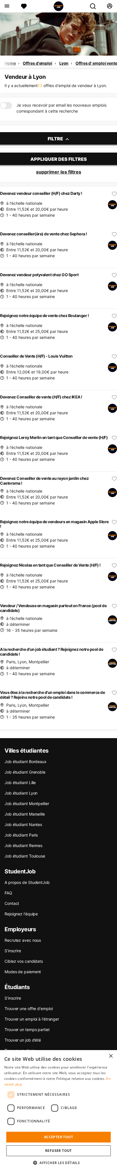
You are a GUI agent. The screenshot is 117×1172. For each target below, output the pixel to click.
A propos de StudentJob (27, 882)
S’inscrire (13, 950)
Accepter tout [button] (58, 1137)
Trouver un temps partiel (27, 1029)
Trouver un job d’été (23, 1040)
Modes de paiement (23, 971)
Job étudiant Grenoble (25, 772)
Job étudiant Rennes (23, 845)
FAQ (8, 892)
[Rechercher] (95, 6)
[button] (58, 1162)
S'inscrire (13, 998)
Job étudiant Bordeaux (26, 761)
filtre (56, 139)
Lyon (64, 63)
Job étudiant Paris (21, 835)
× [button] (110, 1056)
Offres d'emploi (37, 63)
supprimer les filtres (58, 172)
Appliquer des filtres (58, 159)
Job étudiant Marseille (25, 814)
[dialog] (58, 1111)
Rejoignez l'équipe (21, 913)
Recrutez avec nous (23, 940)
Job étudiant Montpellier (27, 803)
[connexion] (109, 6)
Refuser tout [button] (58, 1150)
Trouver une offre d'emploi (29, 1008)
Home (10, 63)
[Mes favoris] (24, 6)
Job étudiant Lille (20, 782)
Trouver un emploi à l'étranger (32, 1019)
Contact (12, 903)
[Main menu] (6, 6)
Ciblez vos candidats (24, 961)
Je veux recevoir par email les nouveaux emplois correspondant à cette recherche (61, 108)
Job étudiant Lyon (21, 793)
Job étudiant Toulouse (25, 856)
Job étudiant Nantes (23, 824)
